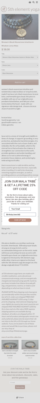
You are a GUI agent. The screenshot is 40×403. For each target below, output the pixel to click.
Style (3, 62)
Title (3, 54)
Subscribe (20, 387)
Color (3, 70)
